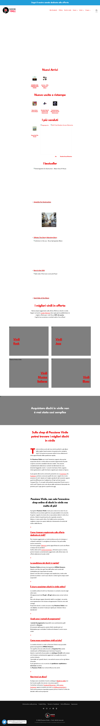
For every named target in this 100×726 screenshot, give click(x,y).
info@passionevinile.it (59, 687)
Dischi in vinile (67, 10)
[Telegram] (43, 708)
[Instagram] (47, 708)
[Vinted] (56, 708)
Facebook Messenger (50, 685)
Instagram (63, 474)
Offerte (61, 10)
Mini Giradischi (53, 10)
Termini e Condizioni (53, 704)
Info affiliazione (65, 704)
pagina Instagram (46, 550)
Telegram (43, 545)
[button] (50, 531)
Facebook (33, 476)
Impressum (74, 704)
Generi (74, 10)
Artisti (80, 10)
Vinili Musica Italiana (42, 377)
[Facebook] (53, 708)
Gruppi (87, 10)
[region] (50, 39)
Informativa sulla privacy (30, 704)
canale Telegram (45, 313)
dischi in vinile (61, 681)
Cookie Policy (42, 704)
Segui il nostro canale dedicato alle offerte (50, 3)
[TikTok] (50, 708)
